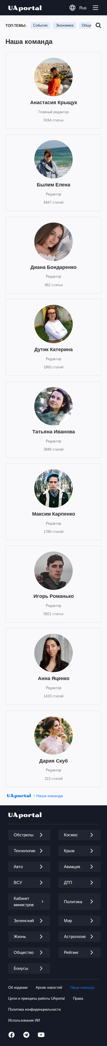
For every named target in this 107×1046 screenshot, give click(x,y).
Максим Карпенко (53, 514)
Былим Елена (53, 184)
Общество (90, 25)
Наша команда (49, 796)
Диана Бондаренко (53, 267)
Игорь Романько (53, 596)
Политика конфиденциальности (34, 1009)
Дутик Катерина (53, 349)
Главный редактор (53, 112)
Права (78, 998)
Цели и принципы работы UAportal (36, 998)
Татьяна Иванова (53, 431)
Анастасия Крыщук (53, 102)
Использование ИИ (24, 1020)
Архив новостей (49, 987)
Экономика (65, 25)
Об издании (17, 987)
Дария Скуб (53, 761)
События (40, 25)
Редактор (53, 194)
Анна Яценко (53, 678)
